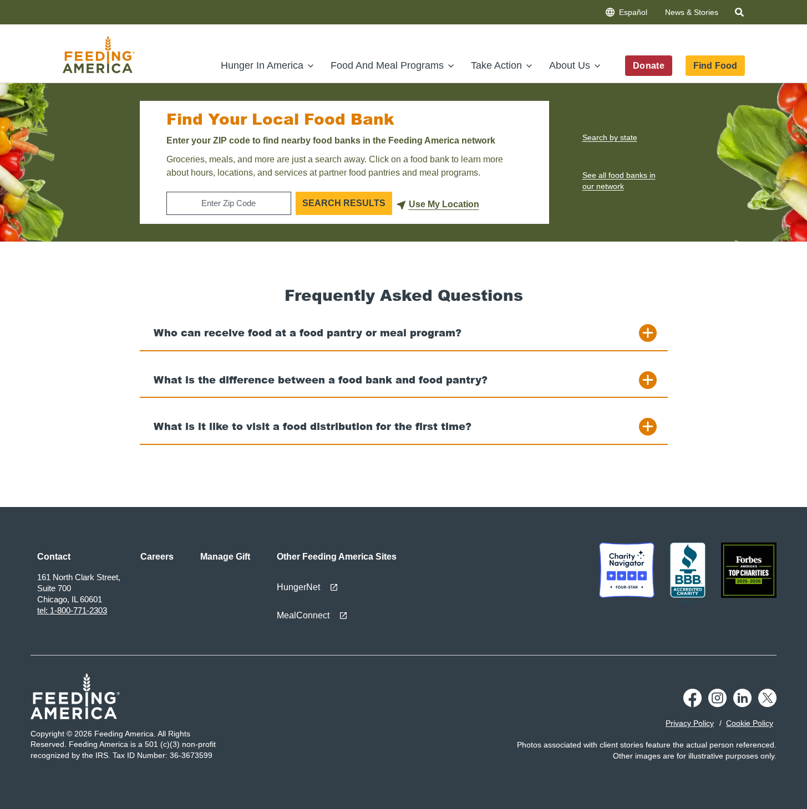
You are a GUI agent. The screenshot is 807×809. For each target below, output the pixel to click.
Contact (53, 556)
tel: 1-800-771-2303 (72, 610)
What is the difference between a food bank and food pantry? (321, 379)
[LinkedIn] (742, 704)
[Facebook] (692, 704)
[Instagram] (717, 704)
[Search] (740, 14)
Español (633, 12)
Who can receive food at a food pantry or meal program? (307, 332)
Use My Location (444, 204)
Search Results (343, 203)
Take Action (496, 65)
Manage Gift (225, 556)
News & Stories (691, 12)
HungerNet (298, 587)
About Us (569, 65)
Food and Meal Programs (387, 65)
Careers (157, 556)
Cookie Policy (749, 723)
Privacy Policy (690, 723)
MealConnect (303, 615)
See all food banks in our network (619, 181)
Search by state (609, 137)
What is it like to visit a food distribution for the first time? (312, 426)
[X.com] (767, 704)
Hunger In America (262, 65)
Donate (648, 65)
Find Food (715, 65)
